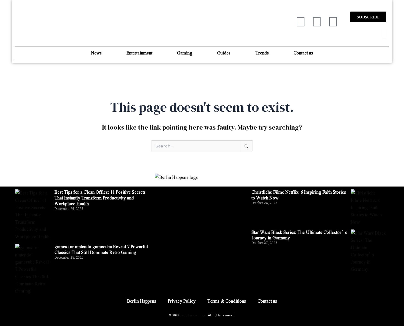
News (96, 53)
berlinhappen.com (193, 315)
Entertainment (139, 53)
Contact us (303, 53)
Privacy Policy (182, 301)
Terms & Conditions (226, 301)
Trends (262, 53)
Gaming (184, 53)
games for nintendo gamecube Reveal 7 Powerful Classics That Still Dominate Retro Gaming (101, 249)
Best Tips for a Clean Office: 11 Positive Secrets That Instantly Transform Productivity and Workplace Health (100, 197)
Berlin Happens (141, 301)
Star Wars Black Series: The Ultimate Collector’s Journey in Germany (299, 235)
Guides (224, 53)
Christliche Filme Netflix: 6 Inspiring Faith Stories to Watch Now (298, 195)
